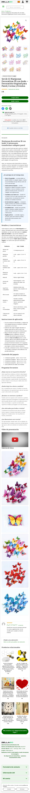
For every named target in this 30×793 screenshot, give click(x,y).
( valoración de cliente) (13, 89)
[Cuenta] (23, 2)
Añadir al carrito (15, 101)
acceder (9, 642)
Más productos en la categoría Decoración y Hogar (15, 731)
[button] (26, 20)
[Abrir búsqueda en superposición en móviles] (15, 7)
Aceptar (9, 789)
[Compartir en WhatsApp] (6, 108)
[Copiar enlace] (10, 108)
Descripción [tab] (4, 137)
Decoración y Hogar (6, 105)
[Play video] (15, 439)
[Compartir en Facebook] (3, 108)
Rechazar (22, 789)
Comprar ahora (15, 97)
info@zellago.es (9, 750)
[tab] (15, 134)
